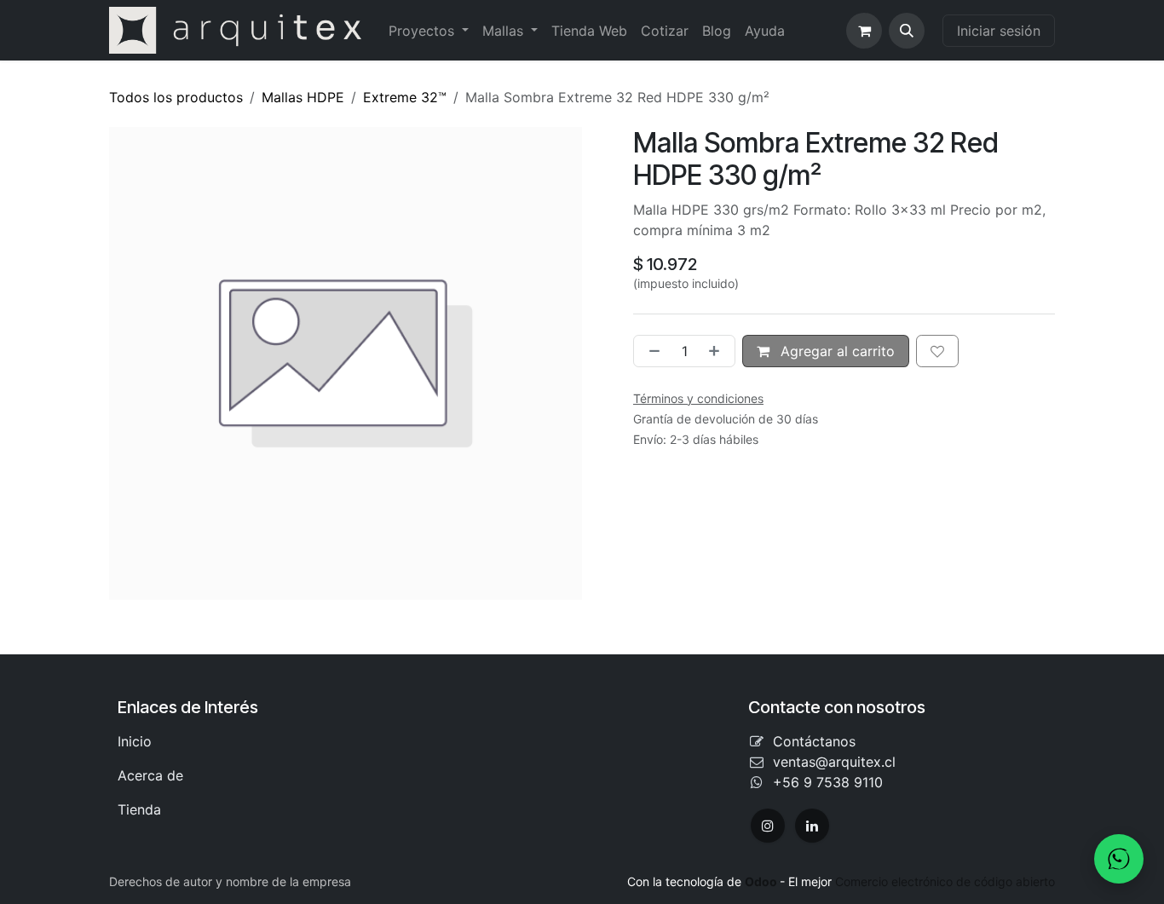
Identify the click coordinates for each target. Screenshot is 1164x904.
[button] (907, 31)
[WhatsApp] (1119, 859)
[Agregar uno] (717, 351)
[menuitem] (428, 31)
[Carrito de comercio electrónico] (864, 31)
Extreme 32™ (405, 97)
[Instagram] (768, 826)
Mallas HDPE (303, 97)
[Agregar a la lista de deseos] (937, 351)
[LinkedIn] (812, 826)
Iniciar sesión (998, 30)
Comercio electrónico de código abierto (945, 881)
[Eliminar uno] (651, 351)
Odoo (762, 881)
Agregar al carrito (835, 351)
